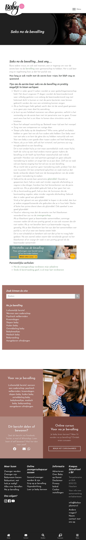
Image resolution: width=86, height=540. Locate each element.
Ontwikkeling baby (15, 329)
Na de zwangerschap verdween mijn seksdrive (36, 267)
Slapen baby (12, 323)
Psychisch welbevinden (17, 316)
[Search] (77, 296)
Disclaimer (57, 480)
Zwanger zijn (10, 474)
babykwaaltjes (17, 400)
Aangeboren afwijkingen (18, 341)
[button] (65, 448)
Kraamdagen (12, 320)
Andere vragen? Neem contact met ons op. (75, 516)
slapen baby (15, 394)
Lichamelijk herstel (15, 310)
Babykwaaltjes (13, 332)
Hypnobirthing (34, 486)
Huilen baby (12, 326)
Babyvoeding (12, 338)
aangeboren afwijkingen (21, 406)
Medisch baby (13, 335)
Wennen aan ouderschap (18, 313)
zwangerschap (44, 215)
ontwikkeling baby (21, 397)
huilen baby (27, 394)
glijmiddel (52, 179)
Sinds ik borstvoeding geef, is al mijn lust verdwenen (39, 270)
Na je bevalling (11, 490)
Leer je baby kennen (37, 490)
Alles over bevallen (13, 487)
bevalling (30, 69)
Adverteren (57, 471)
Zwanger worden (12, 471)
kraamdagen (28, 391)
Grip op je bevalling (36, 483)
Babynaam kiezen (13, 477)
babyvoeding (24, 403)
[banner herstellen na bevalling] (43, 252)
